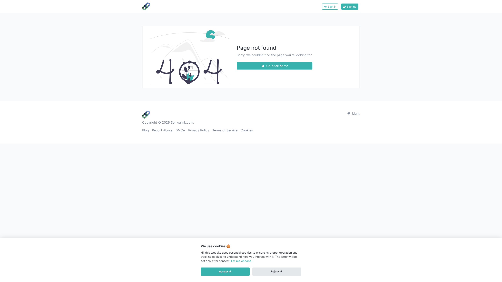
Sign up (351, 6)
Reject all (276, 271)
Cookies (247, 130)
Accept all (225, 271)
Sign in (331, 6)
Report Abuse (162, 130)
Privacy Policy (198, 130)
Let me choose (241, 261)
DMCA (180, 130)
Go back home (276, 66)
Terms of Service (224, 130)
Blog (145, 130)
